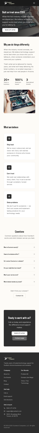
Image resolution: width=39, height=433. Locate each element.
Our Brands (7, 377)
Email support (8, 396)
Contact (6, 384)
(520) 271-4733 (11, 408)
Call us (6, 393)
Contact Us (19, 295)
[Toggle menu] (34, 3)
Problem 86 (24, 374)
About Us (6, 374)
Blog (5, 381)
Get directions (8, 400)
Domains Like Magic (27, 377)
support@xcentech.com (13, 411)
